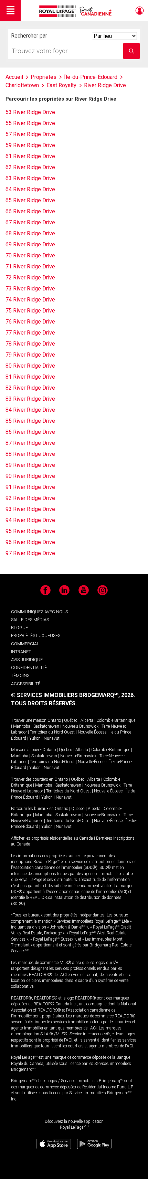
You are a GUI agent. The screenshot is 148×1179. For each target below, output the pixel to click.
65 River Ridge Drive (30, 200)
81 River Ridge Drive (30, 376)
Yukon (35, 738)
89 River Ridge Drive (30, 465)
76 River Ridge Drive (30, 321)
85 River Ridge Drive (30, 421)
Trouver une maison (28, 720)
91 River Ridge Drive (30, 487)
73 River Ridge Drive (30, 288)
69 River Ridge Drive (30, 244)
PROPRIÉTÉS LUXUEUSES (35, 635)
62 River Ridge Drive (30, 167)
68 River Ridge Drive (30, 233)
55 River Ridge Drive (30, 123)
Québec (70, 720)
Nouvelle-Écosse (92, 732)
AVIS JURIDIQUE (27, 659)
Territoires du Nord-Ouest (52, 732)
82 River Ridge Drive (30, 388)
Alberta (87, 720)
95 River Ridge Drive (30, 531)
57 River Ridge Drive (30, 134)
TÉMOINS (20, 675)
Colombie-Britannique (115, 720)
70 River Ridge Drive (30, 255)
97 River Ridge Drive (30, 553)
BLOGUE (19, 627)
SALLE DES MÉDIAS (30, 619)
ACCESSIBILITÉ (25, 683)
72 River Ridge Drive (30, 277)
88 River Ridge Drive (30, 454)
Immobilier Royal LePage (76, 11)
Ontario (54, 720)
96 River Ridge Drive (30, 542)
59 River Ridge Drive (30, 145)
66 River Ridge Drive (30, 211)
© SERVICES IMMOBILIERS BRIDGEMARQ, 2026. (73, 695)
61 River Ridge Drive (30, 156)
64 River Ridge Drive (30, 189)
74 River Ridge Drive (30, 299)
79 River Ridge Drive (30, 354)
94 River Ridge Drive (30, 520)
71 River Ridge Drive (30, 266)
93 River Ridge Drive (30, 509)
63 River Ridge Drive (30, 178)
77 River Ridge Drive (30, 332)
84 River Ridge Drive (30, 410)
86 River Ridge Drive (30, 432)
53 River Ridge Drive (30, 112)
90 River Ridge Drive (30, 476)
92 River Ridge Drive (30, 498)
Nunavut (52, 738)
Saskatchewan (46, 726)
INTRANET (21, 651)
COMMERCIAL (25, 643)
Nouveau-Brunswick (80, 726)
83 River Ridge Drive (30, 399)
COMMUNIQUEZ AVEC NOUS (39, 611)
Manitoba (21, 726)
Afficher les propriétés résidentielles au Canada (52, 838)
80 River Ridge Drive (30, 365)
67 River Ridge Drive (30, 222)
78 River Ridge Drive (30, 343)
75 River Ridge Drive (30, 310)
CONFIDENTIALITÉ (29, 667)
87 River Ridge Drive (30, 443)
